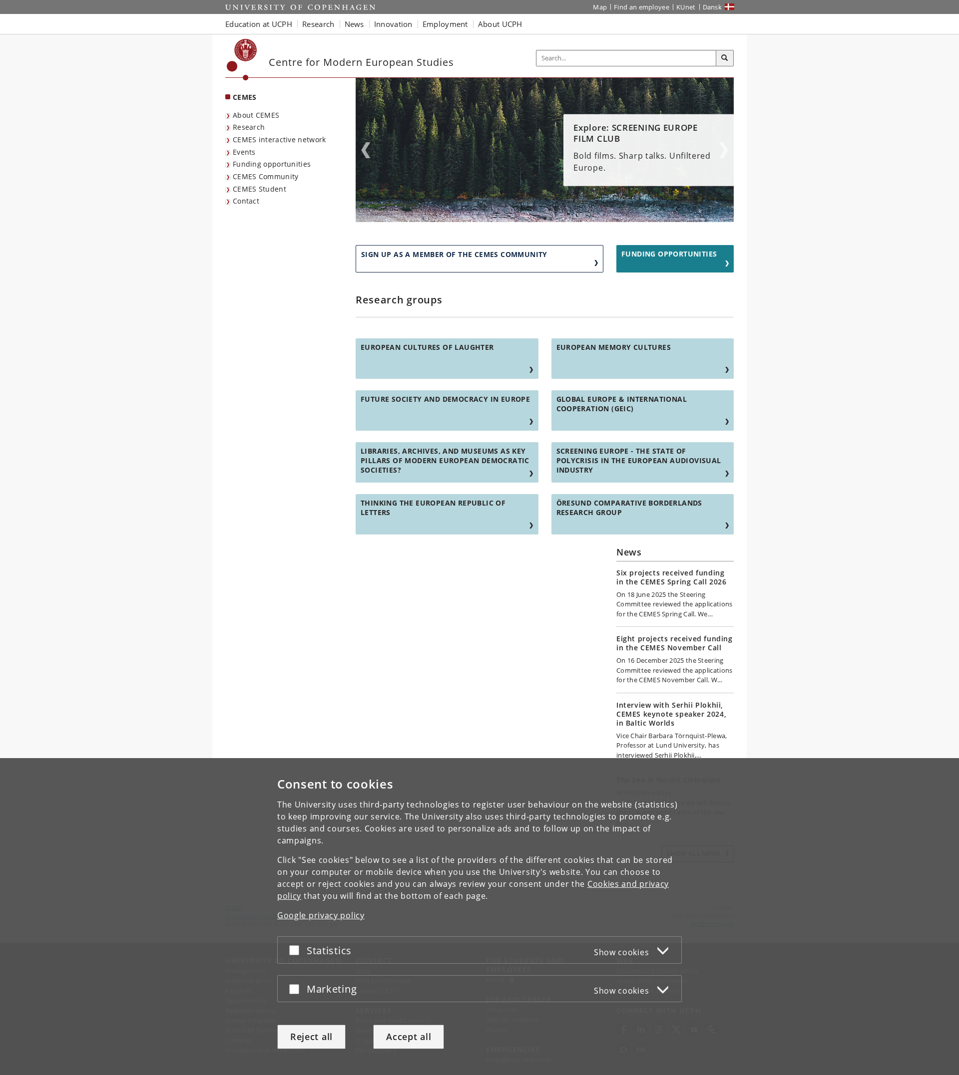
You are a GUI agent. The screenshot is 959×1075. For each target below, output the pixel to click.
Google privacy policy (321, 915)
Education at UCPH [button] (258, 24)
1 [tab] (538, 218)
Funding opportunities (272, 164)
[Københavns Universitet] (242, 59)
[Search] (725, 58)
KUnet (686, 6)
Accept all (408, 1037)
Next (724, 150)
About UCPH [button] (500, 24)
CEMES (245, 97)
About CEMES (256, 115)
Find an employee (641, 6)
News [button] (354, 24)
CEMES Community (266, 176)
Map (600, 6)
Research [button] (318, 24)
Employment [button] (445, 24)
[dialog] (479, 916)
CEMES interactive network (279, 139)
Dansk (712, 6)
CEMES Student (259, 189)
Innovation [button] (393, 24)
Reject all (311, 1037)
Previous (366, 150)
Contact (246, 201)
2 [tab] (544, 218)
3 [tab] (550, 218)
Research (249, 127)
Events (244, 152)
